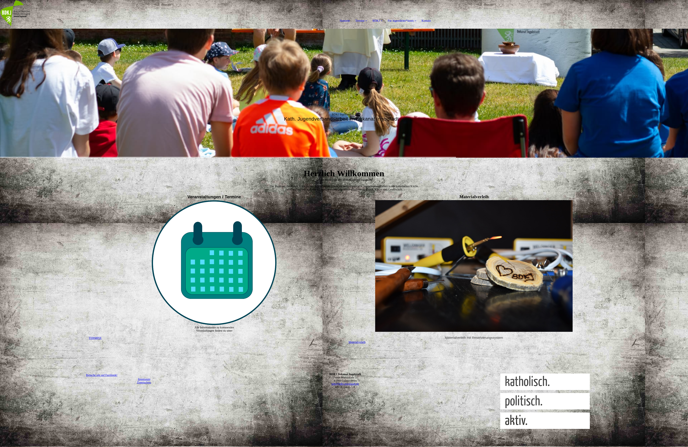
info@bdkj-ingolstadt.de (345, 383)
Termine (360, 20)
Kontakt (426, 20)
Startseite (345, 20)
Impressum (144, 379)
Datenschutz (144, 382)
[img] (41, 14)
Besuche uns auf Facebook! (101, 375)
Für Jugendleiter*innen (401, 20)
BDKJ (376, 20)
